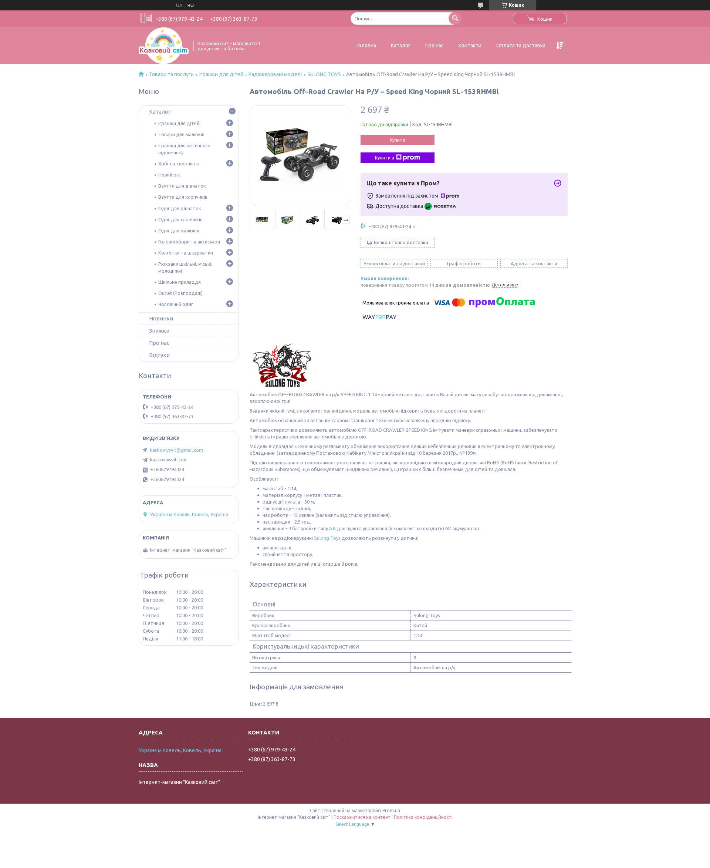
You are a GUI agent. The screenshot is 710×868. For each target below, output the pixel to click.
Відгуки (159, 355)
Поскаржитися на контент (362, 817)
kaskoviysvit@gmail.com (176, 449)
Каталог (400, 45)
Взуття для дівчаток (182, 185)
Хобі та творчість (178, 163)
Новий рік (169, 174)
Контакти (470, 45)
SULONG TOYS (324, 74)
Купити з (384, 157)
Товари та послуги (171, 74)
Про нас (434, 45)
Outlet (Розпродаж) (180, 293)
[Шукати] (455, 18)
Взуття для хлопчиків (182, 196)
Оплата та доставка (520, 45)
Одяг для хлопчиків (180, 219)
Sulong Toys (327, 538)
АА (332, 528)
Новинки (161, 318)
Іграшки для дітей (221, 74)
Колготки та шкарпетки (185, 252)
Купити (397, 139)
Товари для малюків (181, 134)
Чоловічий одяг (175, 304)
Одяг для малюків (178, 230)
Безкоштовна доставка (401, 242)
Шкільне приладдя (179, 282)
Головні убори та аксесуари (189, 241)
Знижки (159, 330)
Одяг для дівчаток (179, 208)
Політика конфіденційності (423, 817)
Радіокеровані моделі (275, 74)
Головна (366, 45)
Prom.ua (391, 810)
